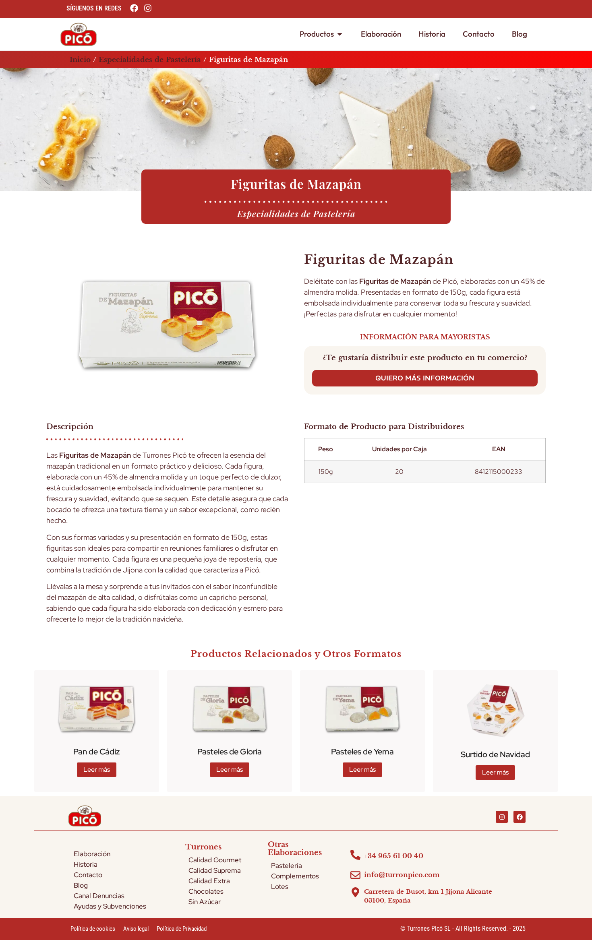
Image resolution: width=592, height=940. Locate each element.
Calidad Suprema (214, 870)
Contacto (88, 874)
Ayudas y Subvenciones (110, 906)
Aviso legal (136, 928)
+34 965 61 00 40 (393, 856)
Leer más (96, 769)
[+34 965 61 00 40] (355, 855)
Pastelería (286, 865)
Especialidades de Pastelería (150, 60)
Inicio (80, 60)
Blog (81, 885)
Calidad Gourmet (214, 859)
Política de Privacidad (182, 928)
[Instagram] (502, 817)
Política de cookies (92, 928)
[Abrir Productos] (340, 34)
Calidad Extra (209, 880)
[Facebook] (519, 817)
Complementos (295, 876)
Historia (85, 864)
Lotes (279, 886)
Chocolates (206, 891)
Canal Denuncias (99, 895)
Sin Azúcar (204, 901)
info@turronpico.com (402, 875)
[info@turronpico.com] (355, 875)
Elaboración (92, 853)
